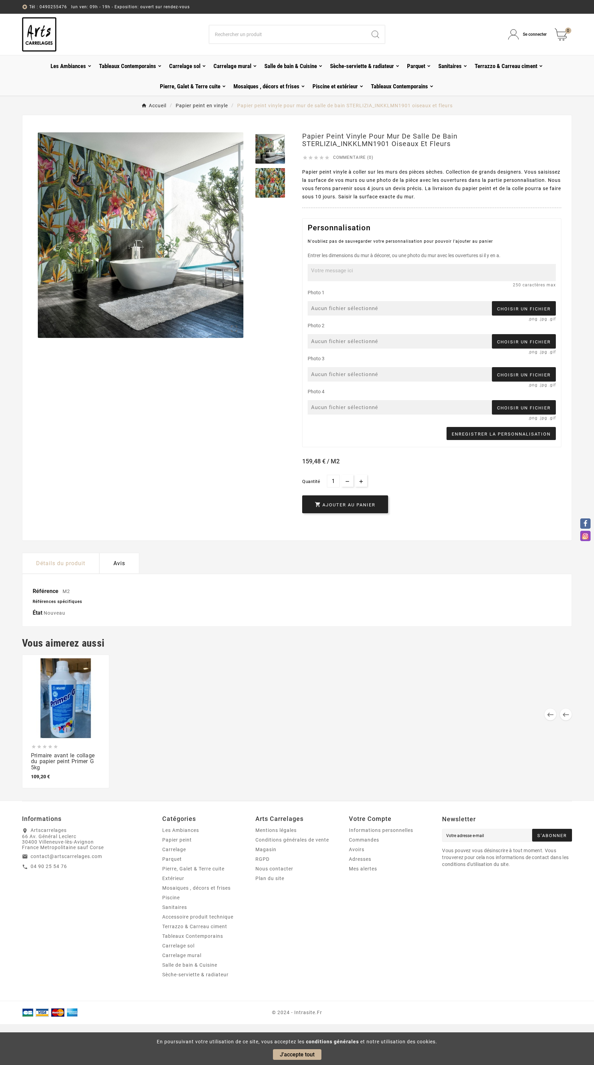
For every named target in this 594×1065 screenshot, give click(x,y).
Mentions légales (276, 830)
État (38, 613)
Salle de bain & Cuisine (189, 965)
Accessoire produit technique (197, 917)
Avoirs (356, 849)
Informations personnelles (381, 830)
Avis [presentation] (119, 563)
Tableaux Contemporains (192, 936)
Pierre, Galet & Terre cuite (193, 868)
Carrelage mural (181, 955)
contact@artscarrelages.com (66, 856)
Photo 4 (316, 391)
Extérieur (173, 878)
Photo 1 (316, 292)
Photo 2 (316, 325)
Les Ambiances (180, 830)
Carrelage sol (178, 945)
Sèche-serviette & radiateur (195, 974)
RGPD (262, 859)
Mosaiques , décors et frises (196, 888)
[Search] (375, 34)
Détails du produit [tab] (60, 563)
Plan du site (269, 878)
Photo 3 (316, 358)
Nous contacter (274, 868)
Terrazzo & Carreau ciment (194, 926)
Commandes (364, 840)
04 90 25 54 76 (49, 866)
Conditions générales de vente (292, 840)
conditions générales (332, 1041)
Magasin (265, 849)
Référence (46, 591)
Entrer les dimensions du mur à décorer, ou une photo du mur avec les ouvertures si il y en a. (404, 255)
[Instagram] (585, 536)
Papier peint (177, 840)
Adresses (360, 859)
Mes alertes (363, 868)
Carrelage (174, 849)
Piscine (171, 897)
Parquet (172, 859)
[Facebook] (585, 523)
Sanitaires (174, 907)
